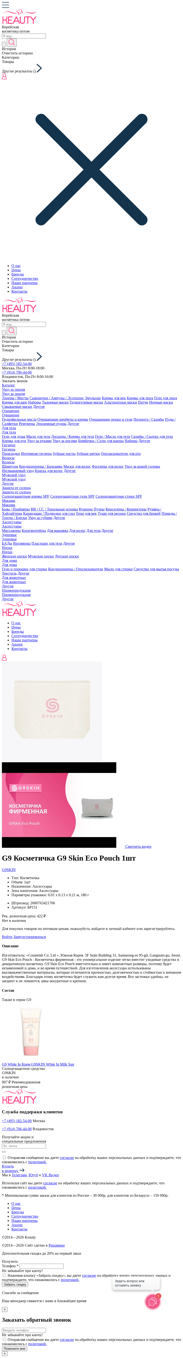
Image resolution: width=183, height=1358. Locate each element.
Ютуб (33, 1175)
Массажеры (11, 531)
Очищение (10, 411)
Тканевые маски (55, 402)
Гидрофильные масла (19, 419)
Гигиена (8, 445)
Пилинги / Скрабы (148, 419)
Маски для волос (77, 466)
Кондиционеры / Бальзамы (40, 466)
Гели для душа (13, 436)
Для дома (9, 560)
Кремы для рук (14, 441)
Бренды (17, 274)
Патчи (143, 402)
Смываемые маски (17, 407)
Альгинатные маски (120, 402)
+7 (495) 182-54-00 (17, 364)
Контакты (19, 291)
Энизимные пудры (51, 424)
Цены (16, 270)
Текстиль (9, 573)
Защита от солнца (16, 488)
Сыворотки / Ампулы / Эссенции (57, 398)
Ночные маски (161, 402)
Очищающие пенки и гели (110, 419)
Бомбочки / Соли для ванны (101, 441)
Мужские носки (41, 556)
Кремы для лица (140, 398)
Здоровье (9, 535)
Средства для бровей (144, 513)
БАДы (7, 543)
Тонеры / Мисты (15, 398)
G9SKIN (9, 870)
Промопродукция (16, 590)
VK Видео (50, 1175)
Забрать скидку (15, 1284)
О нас (16, 266)
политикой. (37, 1162)
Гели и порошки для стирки (24, 569)
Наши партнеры (24, 283)
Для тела (9, 428)
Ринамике (57, 1245)
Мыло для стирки (118, 569)
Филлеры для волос (108, 466)
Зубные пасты (64, 454)
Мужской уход (13, 475)
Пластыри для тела (46, 543)
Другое (39, 407)
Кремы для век (114, 398)
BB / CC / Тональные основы (54, 509)
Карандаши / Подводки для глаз (49, 513)
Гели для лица (165, 398)
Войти (7, 937)
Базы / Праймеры (16, 509)
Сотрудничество (24, 278)
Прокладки (11, 454)
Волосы (8, 458)
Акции (17, 287)
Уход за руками (39, 441)
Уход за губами (40, 518)
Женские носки (14, 556)
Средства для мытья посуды (156, 569)
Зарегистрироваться (29, 937)
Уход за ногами (65, 441)
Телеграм (19, 1175)
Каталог (8, 385)
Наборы (34, 402)
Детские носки (67, 556)
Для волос (77, 531)
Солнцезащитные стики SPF (119, 496)
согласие (67, 1158)
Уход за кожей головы (142, 466)
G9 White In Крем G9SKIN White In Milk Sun (38, 1064)
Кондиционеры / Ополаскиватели (75, 569)
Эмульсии (93, 398)
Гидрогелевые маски (86, 402)
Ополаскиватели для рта (121, 454)
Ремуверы (27, 424)
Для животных (14, 578)
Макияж (8, 501)
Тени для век (86, 513)
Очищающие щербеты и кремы (62, 419)
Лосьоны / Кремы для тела (72, 436)
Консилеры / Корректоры (126, 509)
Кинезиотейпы (34, 531)
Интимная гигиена (36, 454)
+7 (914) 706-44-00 (17, 372)
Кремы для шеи (14, 402)
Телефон (10, 1266)
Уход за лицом (13, 389)
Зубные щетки (88, 454)
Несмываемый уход (18, 471)
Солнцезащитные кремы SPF (25, 496)
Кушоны (86, 509)
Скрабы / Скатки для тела (152, 436)
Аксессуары (11, 522)
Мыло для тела (38, 436)
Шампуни (10, 466)
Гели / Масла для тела (112, 436)
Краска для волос (49, 471)
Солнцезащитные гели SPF (72, 496)
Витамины (21, 543)
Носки (7, 548)
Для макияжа (57, 531)
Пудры (99, 509)
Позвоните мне (14, 1348)
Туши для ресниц (112, 513)
